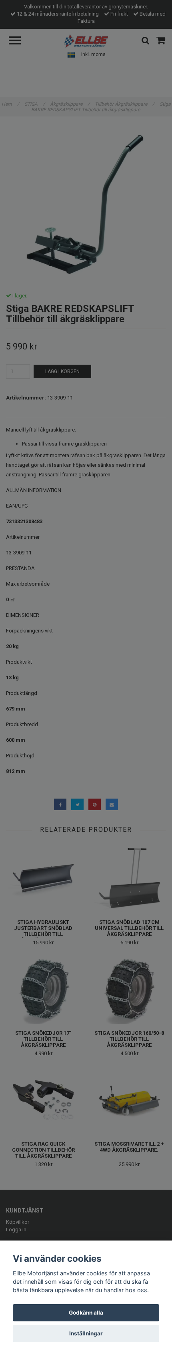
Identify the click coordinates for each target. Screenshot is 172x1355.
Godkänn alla (86, 1312)
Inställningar (86, 1333)
